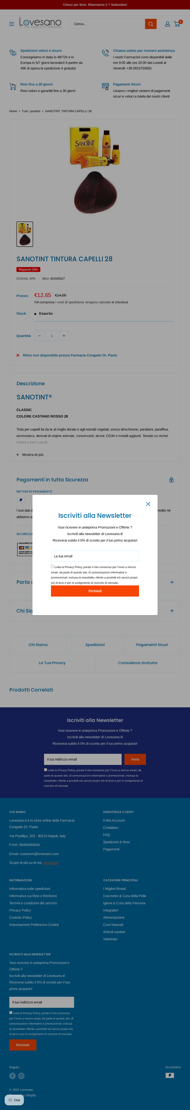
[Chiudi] (148, 503)
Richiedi (95, 591)
